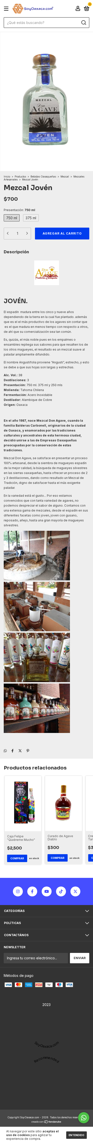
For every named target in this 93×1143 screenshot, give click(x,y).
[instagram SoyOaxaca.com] (18, 891)
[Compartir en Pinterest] (28, 751)
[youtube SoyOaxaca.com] (47, 891)
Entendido (76, 1135)
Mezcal (65, 176)
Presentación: (19, 210)
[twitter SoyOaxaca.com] (75, 891)
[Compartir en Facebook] (12, 751)
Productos (20, 176)
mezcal (66, 349)
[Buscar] (83, 22)
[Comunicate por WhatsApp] (83, 1117)
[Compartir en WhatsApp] (5, 751)
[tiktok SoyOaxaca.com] (61, 891)
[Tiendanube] (46, 1122)
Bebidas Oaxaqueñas (43, 176)
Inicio (7, 176)
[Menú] (7, 8)
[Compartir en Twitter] (20, 751)
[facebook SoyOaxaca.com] (32, 891)
